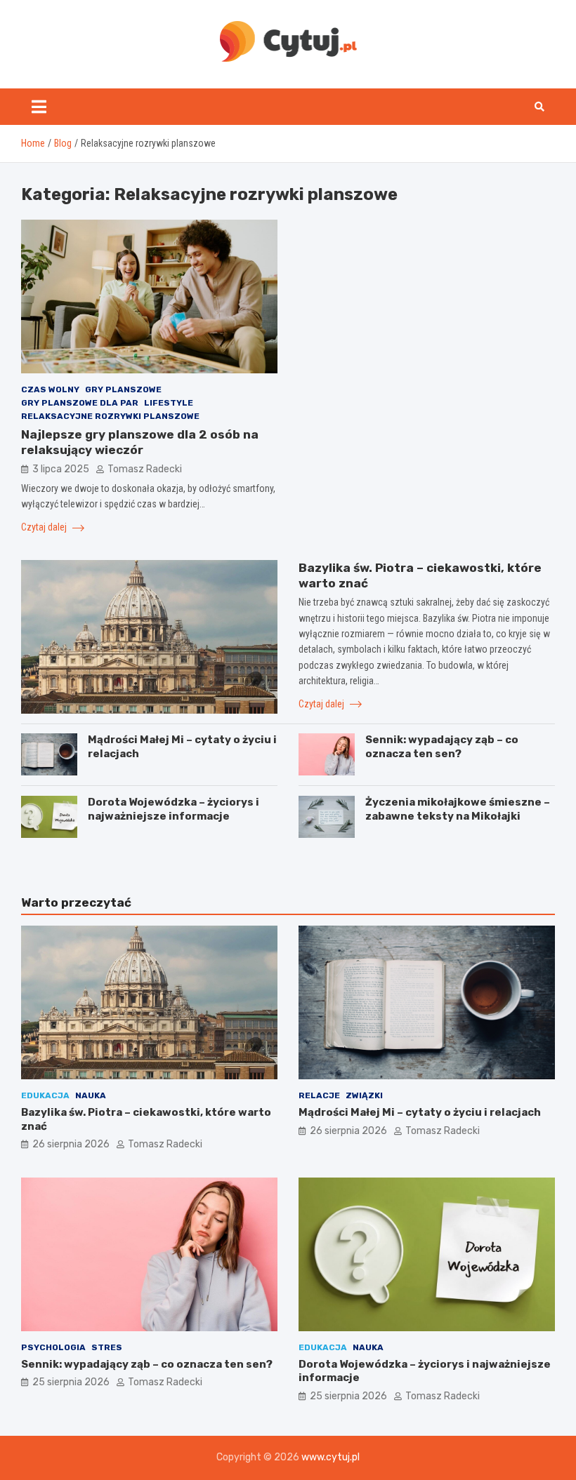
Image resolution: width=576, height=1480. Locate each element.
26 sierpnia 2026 (71, 1144)
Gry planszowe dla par (79, 403)
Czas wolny (50, 389)
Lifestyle (168, 403)
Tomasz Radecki (144, 469)
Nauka (90, 1095)
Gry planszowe (123, 389)
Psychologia (53, 1347)
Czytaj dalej (45, 527)
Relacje (319, 1095)
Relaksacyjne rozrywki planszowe (110, 416)
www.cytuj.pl (330, 1457)
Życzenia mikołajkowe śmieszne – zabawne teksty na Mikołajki (457, 809)
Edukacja (45, 1095)
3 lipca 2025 (60, 469)
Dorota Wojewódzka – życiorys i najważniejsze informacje (173, 809)
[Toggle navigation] (39, 106)
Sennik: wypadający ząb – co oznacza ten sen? (441, 746)
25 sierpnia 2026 (71, 1382)
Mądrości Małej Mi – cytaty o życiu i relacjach (420, 1112)
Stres (106, 1347)
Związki (364, 1095)
